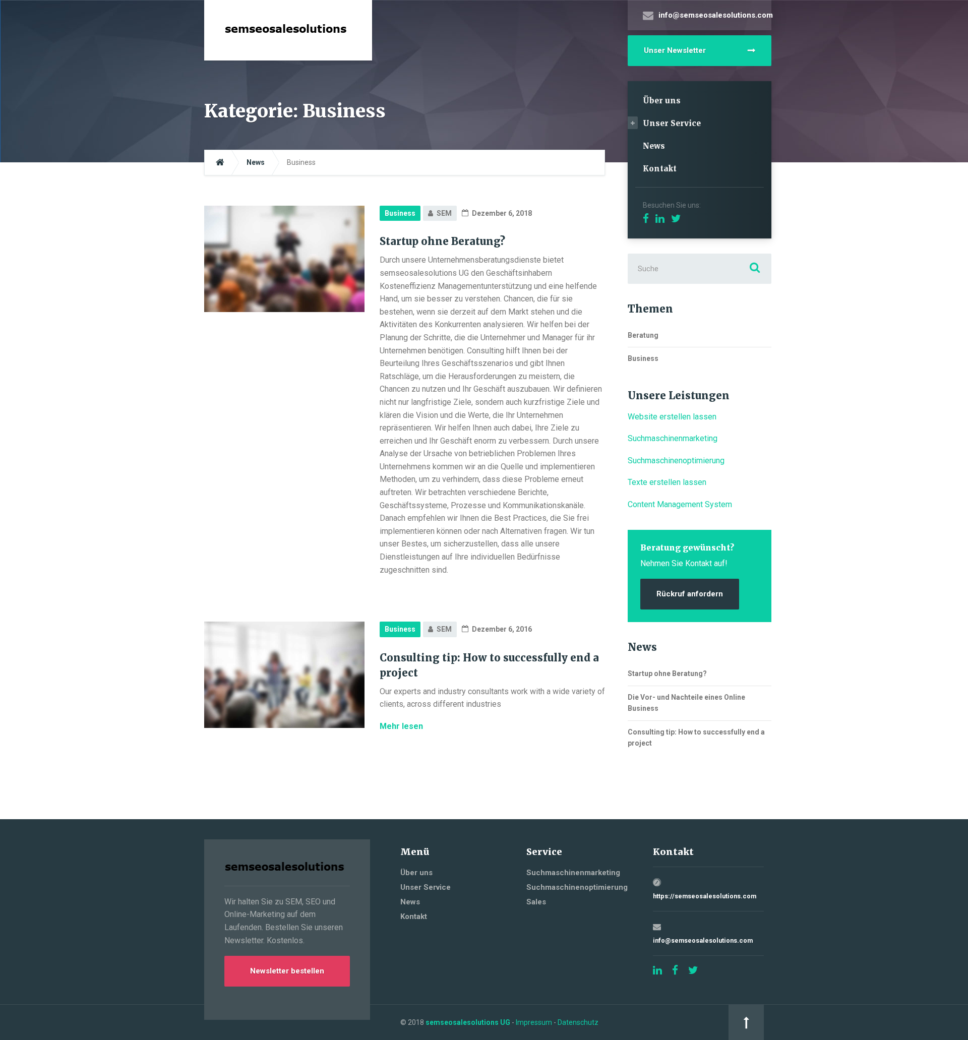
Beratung (643, 335)
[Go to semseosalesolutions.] (220, 162)
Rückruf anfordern (689, 593)
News (654, 146)
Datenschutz (578, 1022)
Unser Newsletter (675, 50)
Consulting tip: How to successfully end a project (696, 737)
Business (400, 213)
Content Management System (680, 504)
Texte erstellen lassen (667, 482)
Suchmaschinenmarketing (672, 438)
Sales (536, 901)
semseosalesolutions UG (468, 1022)
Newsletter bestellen (287, 970)
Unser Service (672, 123)
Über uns (662, 100)
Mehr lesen (401, 726)
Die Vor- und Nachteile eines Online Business (686, 702)
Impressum (534, 1022)
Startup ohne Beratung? (442, 241)
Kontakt (660, 168)
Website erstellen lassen (672, 416)
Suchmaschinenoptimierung (676, 460)
